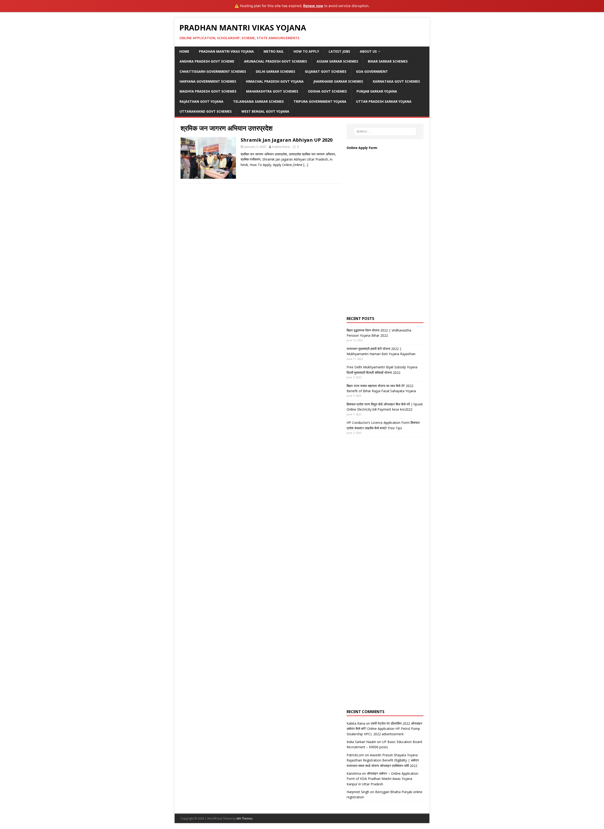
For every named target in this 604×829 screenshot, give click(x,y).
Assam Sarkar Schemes (337, 61)
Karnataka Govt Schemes (396, 81)
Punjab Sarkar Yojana (377, 91)
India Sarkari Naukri (361, 742)
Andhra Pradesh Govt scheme (207, 61)
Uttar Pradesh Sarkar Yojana (383, 101)
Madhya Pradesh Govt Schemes (208, 91)
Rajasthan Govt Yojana (201, 101)
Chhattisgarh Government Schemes (213, 71)
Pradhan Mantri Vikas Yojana (226, 51)
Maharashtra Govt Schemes (272, 91)
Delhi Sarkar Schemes (275, 71)
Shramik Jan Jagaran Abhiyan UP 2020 (286, 140)
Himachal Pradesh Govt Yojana (275, 81)
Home (184, 51)
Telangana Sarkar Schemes (258, 101)
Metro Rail (274, 51)
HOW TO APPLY (306, 51)
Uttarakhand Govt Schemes (206, 111)
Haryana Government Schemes (208, 81)
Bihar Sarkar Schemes (388, 61)
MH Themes (244, 818)
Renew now (313, 6)
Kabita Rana (281, 147)
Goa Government (372, 71)
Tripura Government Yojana (320, 101)
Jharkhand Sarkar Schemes (338, 81)
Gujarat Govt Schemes (325, 71)
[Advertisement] (382, 238)
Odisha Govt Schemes (327, 91)
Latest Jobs (339, 51)
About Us (368, 51)
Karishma (354, 773)
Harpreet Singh (358, 792)
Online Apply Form (362, 147)
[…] (305, 164)
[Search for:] (385, 132)
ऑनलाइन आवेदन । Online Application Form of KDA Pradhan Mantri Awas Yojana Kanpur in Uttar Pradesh (382, 778)
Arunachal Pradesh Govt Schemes (275, 61)
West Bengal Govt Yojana (265, 111)
